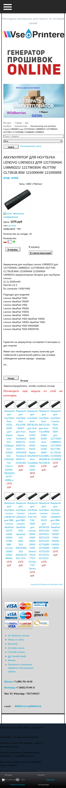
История (8, 775)
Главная (18, 123)
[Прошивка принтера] (5, 593)
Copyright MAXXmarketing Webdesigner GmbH (46, 584)
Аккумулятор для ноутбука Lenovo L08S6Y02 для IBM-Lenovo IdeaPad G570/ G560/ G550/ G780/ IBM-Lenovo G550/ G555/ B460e (11, 531)
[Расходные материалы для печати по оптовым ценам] (33, 34)
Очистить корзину (17, 784)
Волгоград (9, 687)
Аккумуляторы (20, 126)
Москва (8, 681)
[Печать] (62, 183)
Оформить (50, 780)
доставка (12, 226)
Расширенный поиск (30, 146)
